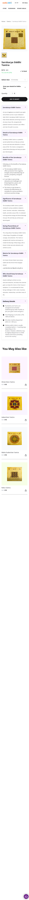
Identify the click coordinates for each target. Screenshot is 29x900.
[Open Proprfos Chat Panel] (26, 896)
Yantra (9, 21)
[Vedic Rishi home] (7, 3)
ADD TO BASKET (14, 99)
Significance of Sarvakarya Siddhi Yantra (12, 200)
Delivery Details (9, 301)
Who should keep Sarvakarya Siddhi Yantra (13, 275)
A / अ (16, 2)
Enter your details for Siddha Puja (12, 87)
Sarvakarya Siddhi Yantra (11, 107)
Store (4, 8)
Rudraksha (11, 8)
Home (3, 21)
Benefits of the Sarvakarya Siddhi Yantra (12, 159)
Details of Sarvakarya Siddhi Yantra (13, 134)
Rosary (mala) (21, 8)
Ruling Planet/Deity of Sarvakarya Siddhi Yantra (11, 227)
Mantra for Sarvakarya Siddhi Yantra (13, 254)
